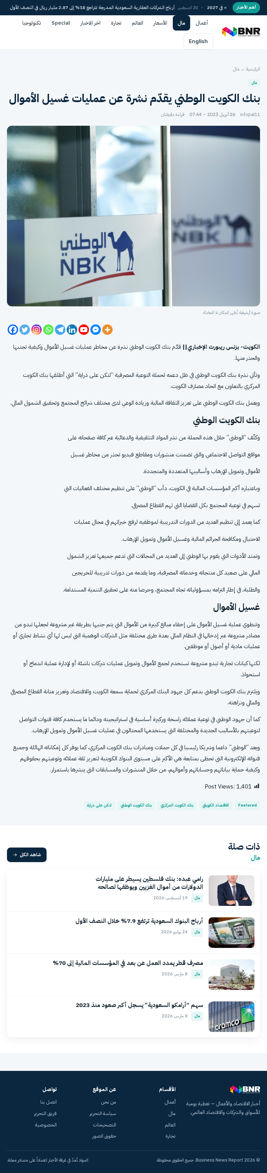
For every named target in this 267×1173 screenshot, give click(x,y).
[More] (107, 329)
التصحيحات (104, 1125)
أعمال (202, 23)
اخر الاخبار (90, 23)
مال (181, 23)
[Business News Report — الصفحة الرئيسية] (240, 32)
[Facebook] (13, 329)
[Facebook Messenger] (95, 329)
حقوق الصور (104, 1136)
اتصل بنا (48, 1102)
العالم (137, 23)
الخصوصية (46, 1125)
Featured (247, 805)
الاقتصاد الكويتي (215, 805)
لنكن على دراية (99, 805)
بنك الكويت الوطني (136, 805)
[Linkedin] (72, 329)
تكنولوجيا (31, 23)
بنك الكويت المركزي (177, 805)
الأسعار (160, 23)
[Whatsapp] (48, 329)
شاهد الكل (30, 854)
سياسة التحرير (103, 1113)
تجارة (116, 23)
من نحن (108, 1102)
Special (60, 23)
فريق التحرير (45, 1113)
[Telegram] (60, 329)
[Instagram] (36, 329)
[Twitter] (24, 329)
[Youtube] (84, 329)
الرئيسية (253, 69)
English (198, 41)
